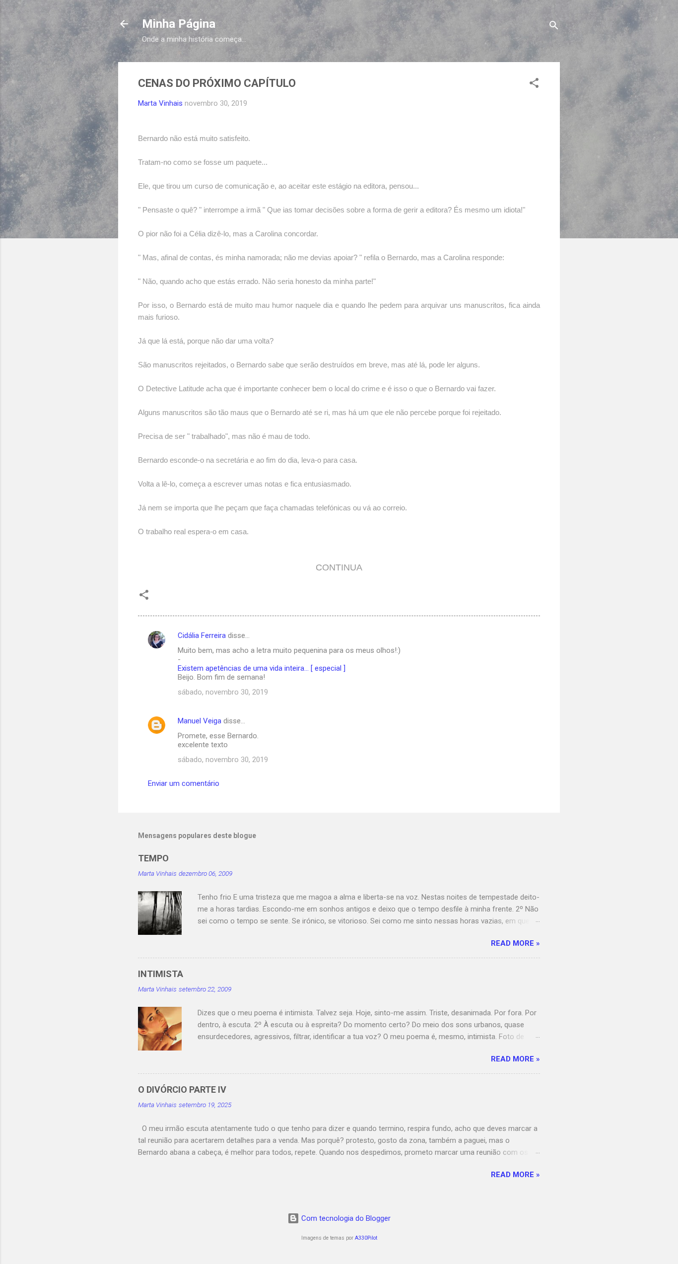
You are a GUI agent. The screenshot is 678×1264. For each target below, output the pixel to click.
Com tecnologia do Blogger (345, 1218)
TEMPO (153, 858)
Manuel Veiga (199, 720)
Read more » (515, 943)
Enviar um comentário (183, 783)
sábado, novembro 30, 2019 (223, 692)
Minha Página (178, 24)
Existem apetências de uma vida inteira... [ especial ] (261, 668)
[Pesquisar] (554, 27)
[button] (534, 84)
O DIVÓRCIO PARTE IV (182, 1089)
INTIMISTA (160, 974)
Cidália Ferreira (202, 635)
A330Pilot (366, 1238)
